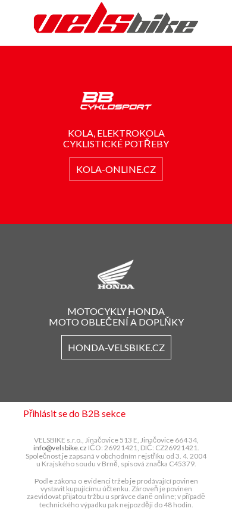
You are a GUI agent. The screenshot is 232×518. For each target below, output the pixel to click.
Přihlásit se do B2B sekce (74, 413)
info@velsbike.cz (60, 447)
